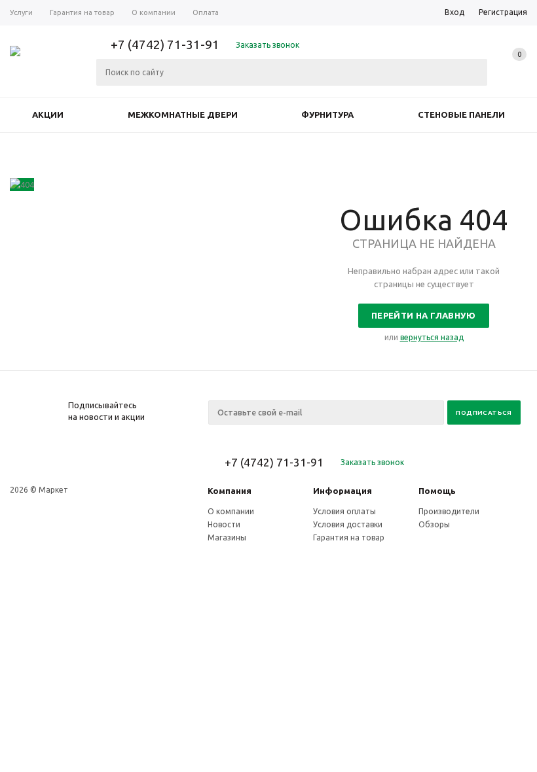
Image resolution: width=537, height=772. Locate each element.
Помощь (437, 490)
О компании (231, 511)
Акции (48, 114)
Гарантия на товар (348, 537)
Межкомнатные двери (183, 114)
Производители (448, 511)
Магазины (227, 537)
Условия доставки (347, 524)
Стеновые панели (461, 114)
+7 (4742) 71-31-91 (165, 44)
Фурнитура (327, 114)
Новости (224, 524)
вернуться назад (432, 337)
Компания (229, 490)
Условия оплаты (344, 511)
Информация (342, 490)
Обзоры (434, 524)
